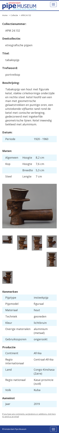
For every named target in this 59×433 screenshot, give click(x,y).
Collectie (14, 15)
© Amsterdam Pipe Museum (14, 429)
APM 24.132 (26, 15)
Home (5, 15)
